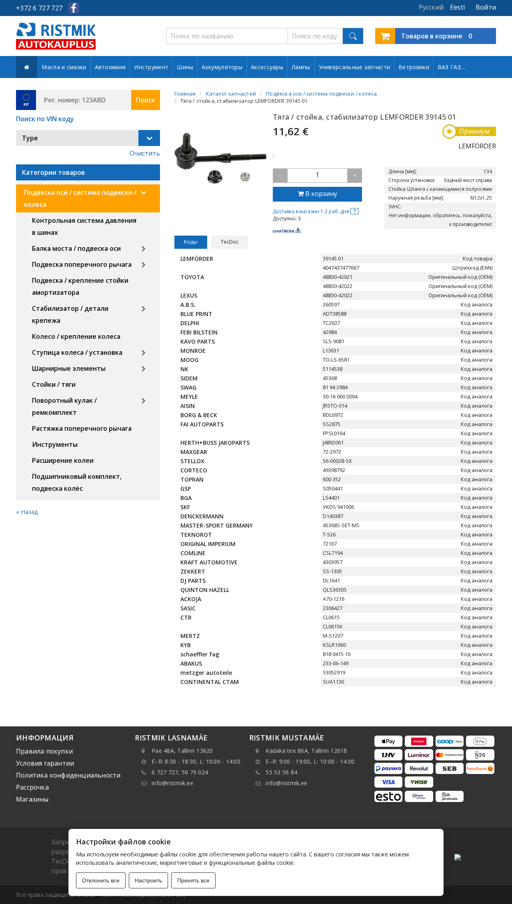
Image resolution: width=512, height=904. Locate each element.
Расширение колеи (63, 460)
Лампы (301, 67)
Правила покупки (44, 751)
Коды (191, 241)
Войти (486, 7)
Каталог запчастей (231, 93)
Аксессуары (267, 67)
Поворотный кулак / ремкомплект (64, 406)
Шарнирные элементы (69, 368)
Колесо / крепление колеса (76, 336)
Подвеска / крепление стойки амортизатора (80, 286)
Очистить (145, 153)
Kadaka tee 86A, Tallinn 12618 (306, 750)
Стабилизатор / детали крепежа (70, 314)
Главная (185, 93)
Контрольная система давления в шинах (84, 226)
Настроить (148, 880)
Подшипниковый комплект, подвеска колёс (77, 482)
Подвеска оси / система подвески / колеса (80, 198)
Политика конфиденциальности (68, 775)
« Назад (27, 512)
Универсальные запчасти (354, 67)
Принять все (193, 880)
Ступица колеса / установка (77, 352)
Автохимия (110, 67)
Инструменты (55, 444)
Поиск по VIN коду (45, 118)
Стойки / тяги (54, 384)
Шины (185, 67)
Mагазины (32, 799)
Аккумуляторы (222, 67)
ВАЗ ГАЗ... (451, 67)
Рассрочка (32, 787)
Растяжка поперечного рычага (82, 428)
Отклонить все (101, 880)
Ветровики (413, 67)
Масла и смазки (64, 67)
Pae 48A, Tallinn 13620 (182, 750)
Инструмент (151, 67)
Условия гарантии (45, 763)
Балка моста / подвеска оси (76, 248)
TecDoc (229, 241)
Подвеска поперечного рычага (82, 264)
